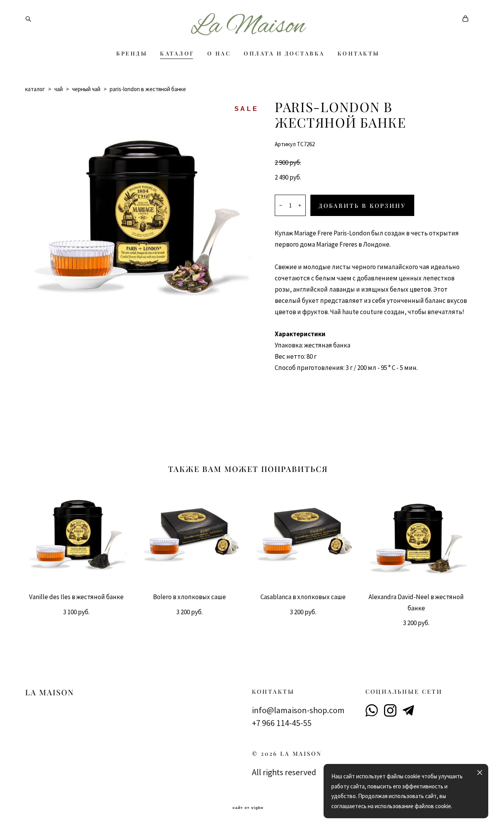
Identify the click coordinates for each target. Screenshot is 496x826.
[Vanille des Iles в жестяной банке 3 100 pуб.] (78, 535)
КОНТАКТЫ (359, 53)
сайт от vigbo (248, 808)
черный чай (86, 89)
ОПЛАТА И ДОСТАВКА (284, 53)
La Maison (248, 27)
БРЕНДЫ (131, 53)
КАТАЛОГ (177, 53)
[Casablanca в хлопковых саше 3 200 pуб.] (305, 535)
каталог (35, 89)
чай (58, 89)
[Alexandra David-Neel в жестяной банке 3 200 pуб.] (418, 535)
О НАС (219, 53)
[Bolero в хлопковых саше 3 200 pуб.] (192, 535)
